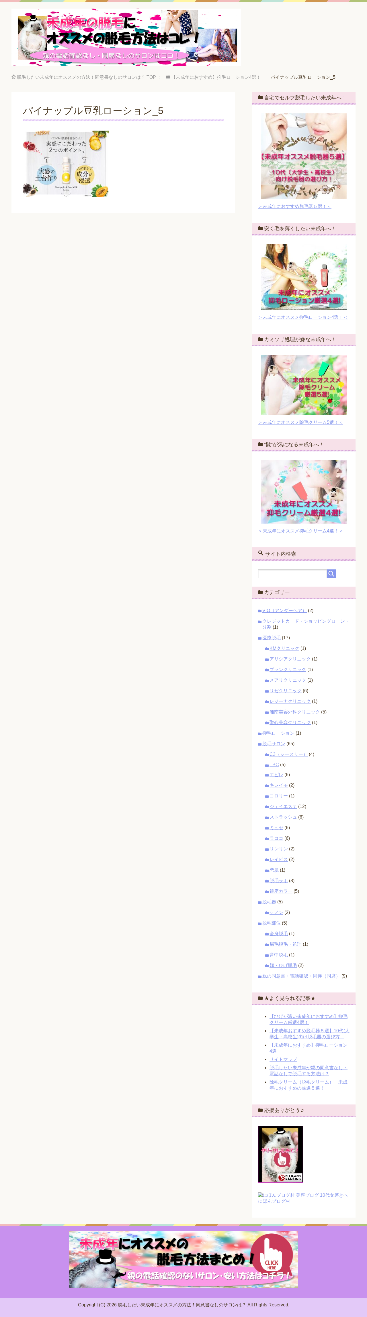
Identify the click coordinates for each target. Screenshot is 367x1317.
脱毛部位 (271, 923)
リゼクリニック (286, 690)
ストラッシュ (283, 817)
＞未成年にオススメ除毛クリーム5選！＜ (300, 422)
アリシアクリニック (290, 658)
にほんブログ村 (274, 1201)
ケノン (276, 912)
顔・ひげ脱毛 (283, 965)
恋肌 (274, 870)
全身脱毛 (279, 933)
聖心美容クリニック (290, 722)
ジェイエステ (283, 806)
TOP (86, 77)
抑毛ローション (278, 733)
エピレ (276, 774)
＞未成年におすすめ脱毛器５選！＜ (294, 206)
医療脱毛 (271, 637)
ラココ (276, 838)
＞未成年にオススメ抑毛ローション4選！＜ (303, 317)
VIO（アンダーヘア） (284, 610)
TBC (274, 764)
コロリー (279, 795)
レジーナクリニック (290, 701)
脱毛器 (269, 901)
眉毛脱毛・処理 (286, 944)
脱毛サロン (273, 743)
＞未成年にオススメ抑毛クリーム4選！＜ (300, 530)
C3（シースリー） (289, 754)
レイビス (279, 859)
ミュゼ (276, 827)
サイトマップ (283, 1059)
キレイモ (279, 785)
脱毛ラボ (279, 880)
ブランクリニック (288, 669)
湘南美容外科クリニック (295, 711)
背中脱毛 (279, 954)
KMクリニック (284, 648)
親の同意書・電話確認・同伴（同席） (301, 976)
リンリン (279, 848)
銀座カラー (281, 891)
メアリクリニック (288, 680)
